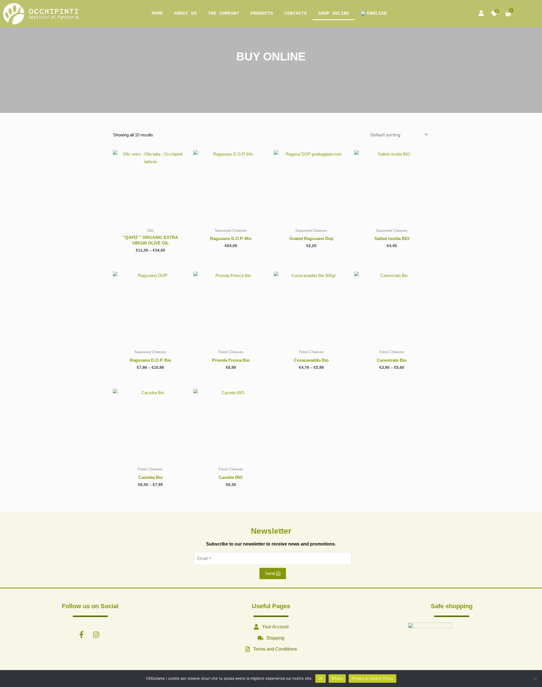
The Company (223, 13)
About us (185, 13)
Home (157, 13)
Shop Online (333, 13)
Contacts (295, 13)
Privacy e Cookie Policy (372, 678)
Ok (320, 678)
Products (261, 13)
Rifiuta (337, 678)
